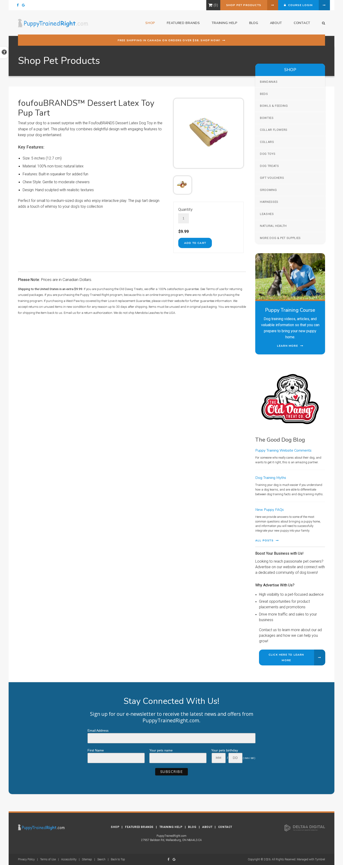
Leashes (267, 214)
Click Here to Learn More (286, 657)
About (276, 23)
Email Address (98, 730)
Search (101, 859)
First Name (96, 750)
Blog (253, 23)
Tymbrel (320, 859)
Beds (264, 94)
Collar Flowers (273, 129)
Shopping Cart (210, 5)
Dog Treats (269, 166)
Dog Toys (267, 154)
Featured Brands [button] (183, 23)
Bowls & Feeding (274, 105)
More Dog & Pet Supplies (280, 238)
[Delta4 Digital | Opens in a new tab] (304, 827)
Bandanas (268, 81)
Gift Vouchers (272, 178)
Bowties (267, 118)
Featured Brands (139, 827)
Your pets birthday (224, 750)
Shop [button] (150, 23)
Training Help (170, 827)
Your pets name (161, 750)
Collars (267, 142)
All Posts (264, 540)
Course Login (299, 5)
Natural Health (273, 226)
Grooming (268, 190)
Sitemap (87, 859)
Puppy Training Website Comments (283, 450)
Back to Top (118, 859)
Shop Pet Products (243, 5)
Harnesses (269, 202)
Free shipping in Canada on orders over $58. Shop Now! (169, 40)
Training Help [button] (225, 23)
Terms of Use (48, 859)
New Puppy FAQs (269, 509)
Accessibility (69, 859)
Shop (115, 827)
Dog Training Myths (270, 477)
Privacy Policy (26, 859)
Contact (302, 23)
